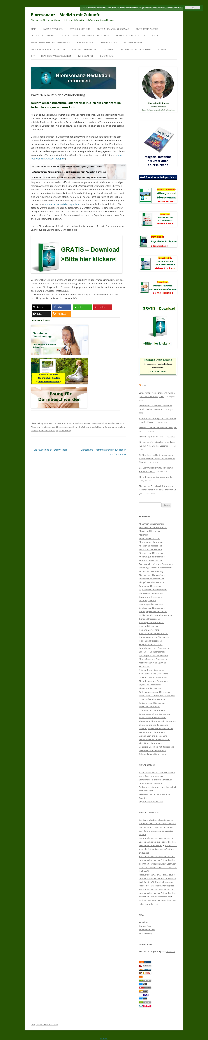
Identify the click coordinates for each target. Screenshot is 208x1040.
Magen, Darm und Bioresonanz (153, 659)
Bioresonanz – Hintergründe (152, 575)
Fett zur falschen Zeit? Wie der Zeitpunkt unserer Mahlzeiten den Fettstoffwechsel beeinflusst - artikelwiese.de (157, 860)
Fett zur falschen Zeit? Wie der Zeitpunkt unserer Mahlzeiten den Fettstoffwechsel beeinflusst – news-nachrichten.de (157, 893)
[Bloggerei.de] (145, 1006)
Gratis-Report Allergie (147, 29)
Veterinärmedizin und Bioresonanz (154, 739)
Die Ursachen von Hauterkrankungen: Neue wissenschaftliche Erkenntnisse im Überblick (157, 459)
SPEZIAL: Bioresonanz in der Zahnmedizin (51, 42)
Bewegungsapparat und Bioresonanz (155, 567)
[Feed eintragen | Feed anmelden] (143, 991)
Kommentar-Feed (147, 929)
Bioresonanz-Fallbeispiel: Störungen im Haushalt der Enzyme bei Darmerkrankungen (158, 490)
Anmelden (143, 922)
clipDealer (170, 951)
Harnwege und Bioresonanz (151, 622)
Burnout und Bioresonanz (150, 586)
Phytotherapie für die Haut (151, 436)
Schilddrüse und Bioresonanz (152, 703)
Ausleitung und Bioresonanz (151, 556)
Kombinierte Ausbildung (84, 49)
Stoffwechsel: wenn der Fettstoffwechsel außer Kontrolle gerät (158, 849)
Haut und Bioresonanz (149, 626)
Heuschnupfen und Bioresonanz (153, 633)
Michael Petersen (82, 423)
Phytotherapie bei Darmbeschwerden (156, 477)
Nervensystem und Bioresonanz (153, 673)
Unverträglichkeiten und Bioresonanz (156, 728)
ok (193, 7)
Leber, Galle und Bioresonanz (152, 651)
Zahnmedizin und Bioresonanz (153, 754)
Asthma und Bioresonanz (150, 549)
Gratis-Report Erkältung (43, 35)
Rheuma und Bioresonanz (150, 688)
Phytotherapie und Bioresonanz (153, 681)
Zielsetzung (108, 49)
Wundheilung (65, 430)
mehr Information (174, 8)
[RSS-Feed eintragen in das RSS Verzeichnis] (145, 962)
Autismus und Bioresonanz (151, 560)
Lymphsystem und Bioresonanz (153, 655)
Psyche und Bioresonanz (150, 684)
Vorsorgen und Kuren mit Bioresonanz (156, 746)
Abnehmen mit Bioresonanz (151, 523)
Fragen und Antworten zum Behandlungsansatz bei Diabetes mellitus (156, 831)
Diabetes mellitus (108, 42)
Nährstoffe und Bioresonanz (152, 670)
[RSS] (141, 977)
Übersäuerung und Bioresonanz (153, 724)
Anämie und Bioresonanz (150, 545)
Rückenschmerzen (133, 42)
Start (33, 29)
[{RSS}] (145, 980)
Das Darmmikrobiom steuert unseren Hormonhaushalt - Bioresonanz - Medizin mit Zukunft (157, 824)
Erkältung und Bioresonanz (151, 604)
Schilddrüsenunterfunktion (130, 35)
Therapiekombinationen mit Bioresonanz (157, 721)
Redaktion (163, 49)
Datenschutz (106, 56)
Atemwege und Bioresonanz (151, 553)
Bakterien (99, 427)
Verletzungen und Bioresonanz (55, 427)
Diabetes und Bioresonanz (151, 593)
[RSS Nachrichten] (145, 988)
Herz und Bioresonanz (149, 629)
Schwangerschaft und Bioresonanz (154, 714)
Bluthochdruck (85, 42)
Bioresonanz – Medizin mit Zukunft (65, 14)
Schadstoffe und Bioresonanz (152, 699)
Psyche (155, 35)
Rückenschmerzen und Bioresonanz (155, 692)
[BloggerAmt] (145, 969)
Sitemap (104, 1038)
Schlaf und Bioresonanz (149, 706)
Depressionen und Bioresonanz (153, 589)
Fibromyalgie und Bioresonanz (153, 611)
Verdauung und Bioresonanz (152, 732)
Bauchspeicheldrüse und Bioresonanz (156, 564)
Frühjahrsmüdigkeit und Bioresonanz (156, 615)
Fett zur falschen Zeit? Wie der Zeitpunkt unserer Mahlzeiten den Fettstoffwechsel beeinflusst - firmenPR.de (157, 842)
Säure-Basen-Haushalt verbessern (48, 49)
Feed (144, 385)
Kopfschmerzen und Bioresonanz (154, 648)
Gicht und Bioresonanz (149, 618)
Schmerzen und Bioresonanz (152, 710)
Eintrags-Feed (145, 926)
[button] (41, 307)
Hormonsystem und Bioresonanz (154, 637)
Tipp (33, 56)
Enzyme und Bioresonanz (150, 597)
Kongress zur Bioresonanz (150, 644)
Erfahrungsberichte (80, 29)
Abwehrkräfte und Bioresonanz (110, 423)
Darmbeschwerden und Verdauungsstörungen (85, 35)
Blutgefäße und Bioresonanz (152, 582)
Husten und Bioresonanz (150, 640)
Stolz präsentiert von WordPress (44, 1024)
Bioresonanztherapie (48, 430)
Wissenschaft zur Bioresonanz (136, 49)
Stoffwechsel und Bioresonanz (152, 717)
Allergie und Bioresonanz (150, 531)
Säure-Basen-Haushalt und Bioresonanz (157, 695)
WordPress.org (145, 933)
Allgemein (35, 427)
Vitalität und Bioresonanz (150, 743)
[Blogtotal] (145, 973)
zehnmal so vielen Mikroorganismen (62, 204)
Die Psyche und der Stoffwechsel (49, 449)
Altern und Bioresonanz (149, 538)
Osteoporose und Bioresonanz (153, 677)
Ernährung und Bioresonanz (151, 608)
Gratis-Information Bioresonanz (113, 29)
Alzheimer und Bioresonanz (151, 542)
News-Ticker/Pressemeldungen (56, 56)
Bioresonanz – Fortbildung (151, 571)
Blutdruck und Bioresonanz (151, 578)
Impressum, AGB (85, 56)
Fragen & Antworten (52, 29)
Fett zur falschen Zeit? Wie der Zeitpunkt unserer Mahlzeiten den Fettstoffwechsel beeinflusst (157, 878)
